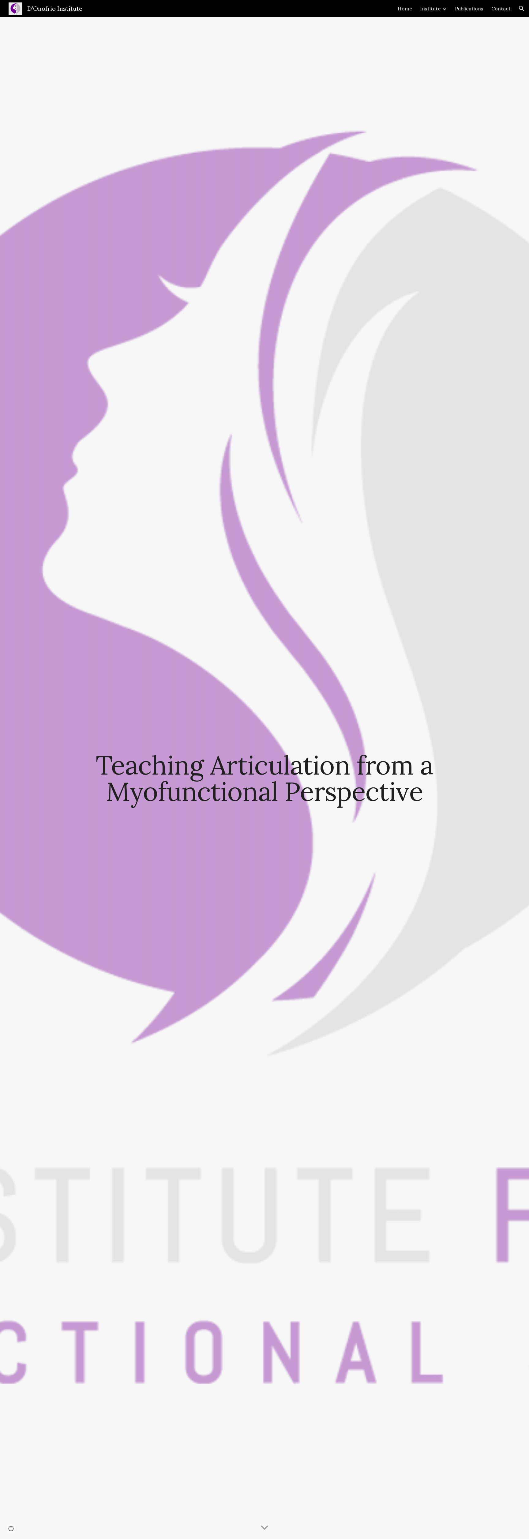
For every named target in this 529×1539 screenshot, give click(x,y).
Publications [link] (469, 9)
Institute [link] (430, 9)
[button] (521, 8)
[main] (264, 778)
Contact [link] (501, 9)
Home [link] (405, 9)
